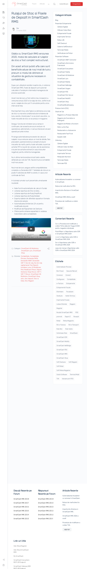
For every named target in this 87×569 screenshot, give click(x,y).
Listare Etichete (62, 304)
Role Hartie (68, 329)
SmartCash (74, 333)
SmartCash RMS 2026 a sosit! (65, 197)
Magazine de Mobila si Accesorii (67, 124)
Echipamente (70, 283)
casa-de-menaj (60, 248)
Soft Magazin (73, 362)
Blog (56, 20)
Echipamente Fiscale (64, 33)
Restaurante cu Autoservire (66, 130)
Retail (58, 321)
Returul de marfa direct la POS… (65, 186)
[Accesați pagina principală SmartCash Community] (19, 3)
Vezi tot (59, 208)
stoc (22, 279)
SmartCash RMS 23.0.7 (21, 503)
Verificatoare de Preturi (65, 53)
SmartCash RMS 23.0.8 (21, 499)
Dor (18, 28)
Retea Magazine (68, 321)
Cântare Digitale (62, 27)
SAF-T (39, 272)
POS (76, 312)
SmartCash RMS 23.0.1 (45, 519)
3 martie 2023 (21, 31)
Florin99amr (59, 231)
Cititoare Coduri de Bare (65, 147)
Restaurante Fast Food (65, 134)
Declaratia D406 (32, 258)
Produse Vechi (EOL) (62, 108)
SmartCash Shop (34, 276)
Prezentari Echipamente (63, 23)
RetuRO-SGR (61, 137)
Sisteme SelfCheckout (64, 47)
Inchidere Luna (26, 267)
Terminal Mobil (74, 374)
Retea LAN (60, 40)
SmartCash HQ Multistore (29, 248)
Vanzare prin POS (67, 379)
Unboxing (58, 140)
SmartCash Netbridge (64, 85)
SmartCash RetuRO (63, 98)
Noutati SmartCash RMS (64, 312)
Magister (59, 308)
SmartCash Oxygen (63, 88)
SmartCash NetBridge (64, 346)
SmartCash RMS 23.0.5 (21, 511)
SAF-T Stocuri (25, 274)
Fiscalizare (69, 292)
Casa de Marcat (71, 271)
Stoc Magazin (29, 281)
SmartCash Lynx (26, 251)
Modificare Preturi (30, 270)
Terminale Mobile (62, 50)
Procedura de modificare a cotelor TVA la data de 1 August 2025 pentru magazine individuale (67, 226)
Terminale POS (62, 163)
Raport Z (68, 317)
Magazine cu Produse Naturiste (67, 115)
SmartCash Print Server (65, 95)
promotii (59, 317)
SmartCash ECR (62, 337)
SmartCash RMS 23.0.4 (21, 515)
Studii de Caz (59, 112)
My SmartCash (18, 556)
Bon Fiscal (60, 271)
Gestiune (59, 296)
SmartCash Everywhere (65, 69)
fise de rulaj (29, 263)
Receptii (76, 317)
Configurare (60, 279)
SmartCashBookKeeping (65, 105)
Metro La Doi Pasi (63, 127)
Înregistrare (77, 4)
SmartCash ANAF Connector (66, 60)
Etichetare (60, 292)
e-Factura (60, 283)
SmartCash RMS (62, 354)
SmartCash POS (62, 92)
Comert (68, 275)
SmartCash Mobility (63, 82)
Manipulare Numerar (64, 157)
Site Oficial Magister (20, 546)
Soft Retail (60, 366)
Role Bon (59, 329)
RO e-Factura (61, 325)
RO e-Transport (74, 325)
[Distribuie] (48, 249)
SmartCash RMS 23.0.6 (21, 507)
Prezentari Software (61, 57)
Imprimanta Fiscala (63, 300)
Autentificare (64, 4)
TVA (58, 379)
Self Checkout (62, 43)
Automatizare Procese (64, 267)
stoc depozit (29, 279)
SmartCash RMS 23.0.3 (21, 519)
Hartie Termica (70, 296)
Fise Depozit (34, 265)
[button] (31, 229)
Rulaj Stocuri (32, 272)
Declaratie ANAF (26, 261)
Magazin (72, 304)
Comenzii (60, 275)
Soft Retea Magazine (63, 370)
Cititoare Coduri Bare (64, 30)
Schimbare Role (62, 333)
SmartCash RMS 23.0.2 (45, 511)
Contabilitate (25, 256)
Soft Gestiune (61, 362)
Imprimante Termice (64, 37)
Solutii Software (62, 374)
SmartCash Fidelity (63, 72)
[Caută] (54, 4)
